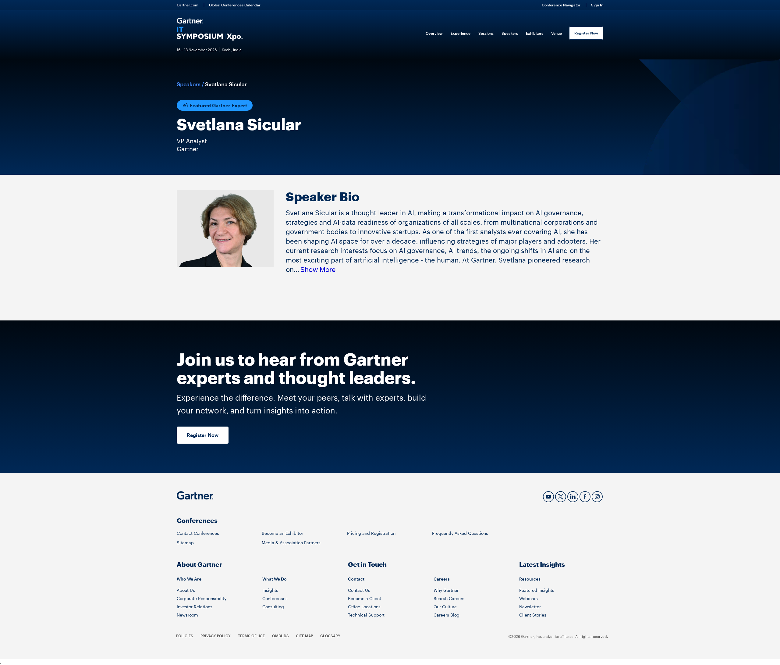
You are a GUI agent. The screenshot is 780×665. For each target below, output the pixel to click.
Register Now (586, 33)
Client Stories (532, 614)
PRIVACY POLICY (215, 636)
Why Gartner (446, 590)
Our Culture (445, 606)
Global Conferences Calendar (235, 5)
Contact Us (359, 590)
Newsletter (530, 606)
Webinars (528, 598)
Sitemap (185, 542)
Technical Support (366, 614)
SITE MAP (304, 636)
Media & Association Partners (291, 542)
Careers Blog (446, 614)
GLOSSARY (330, 636)
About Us (186, 590)
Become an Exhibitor (282, 533)
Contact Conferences (198, 533)
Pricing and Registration (371, 533)
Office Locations (364, 606)
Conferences (275, 598)
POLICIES (184, 636)
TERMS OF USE (251, 636)
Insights (270, 590)
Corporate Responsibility (201, 598)
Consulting (273, 606)
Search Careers (449, 598)
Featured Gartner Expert (218, 105)
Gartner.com (187, 5)
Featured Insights (536, 590)
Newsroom (187, 614)
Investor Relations (194, 606)
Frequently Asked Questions (460, 533)
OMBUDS (280, 636)
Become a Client (364, 598)
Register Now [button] (202, 435)
